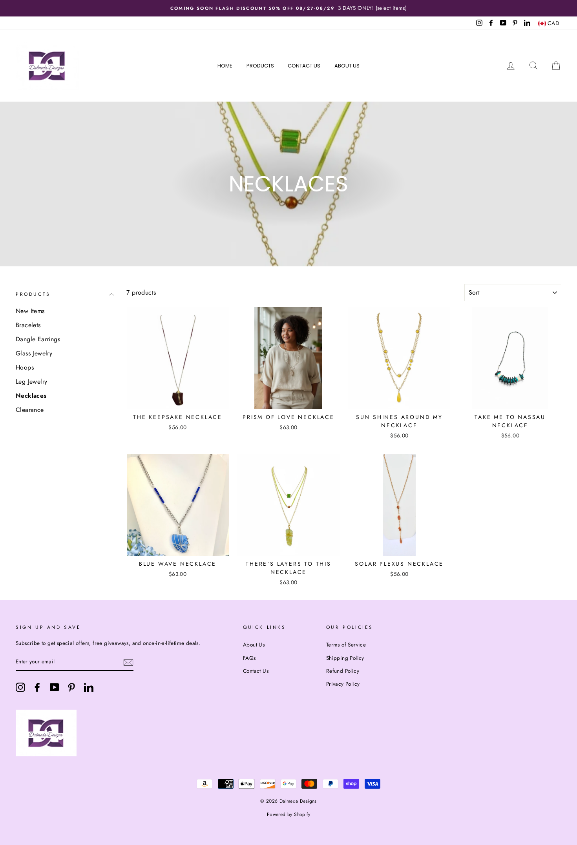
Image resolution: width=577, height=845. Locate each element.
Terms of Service (346, 644)
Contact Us (304, 65)
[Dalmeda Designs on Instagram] (20, 687)
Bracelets (28, 325)
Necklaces (31, 395)
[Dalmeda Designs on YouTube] (54, 687)
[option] (288, 8)
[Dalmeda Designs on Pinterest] (71, 687)
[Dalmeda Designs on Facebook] (37, 687)
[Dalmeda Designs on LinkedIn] (88, 687)
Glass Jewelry (34, 353)
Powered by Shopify (288, 814)
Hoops (25, 367)
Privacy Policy (343, 684)
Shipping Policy (345, 658)
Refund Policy (342, 671)
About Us (347, 65)
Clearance (30, 409)
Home (224, 65)
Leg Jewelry (31, 381)
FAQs (249, 658)
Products (260, 65)
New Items (30, 310)
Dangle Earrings (38, 339)
